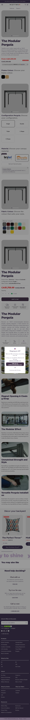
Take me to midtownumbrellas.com (15, 364)
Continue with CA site (15, 370)
